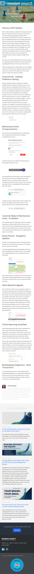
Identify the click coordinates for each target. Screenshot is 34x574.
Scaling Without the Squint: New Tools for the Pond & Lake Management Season (15, 462)
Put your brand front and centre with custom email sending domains (15, 505)
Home (3, 543)
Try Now (17, 530)
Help (25, 543)
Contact (11, 543)
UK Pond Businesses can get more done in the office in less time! (16, 430)
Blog (6, 543)
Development (5, 545)
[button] (31, 2)
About (17, 543)
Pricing (21, 543)
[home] (11, 3)
